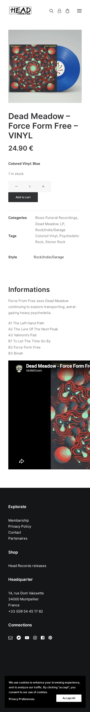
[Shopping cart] (65, 11)
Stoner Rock (55, 242)
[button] (79, 11)
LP (62, 224)
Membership (18, 520)
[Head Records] (20, 10)
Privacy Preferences (21, 699)
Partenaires (17, 538)
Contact (14, 532)
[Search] (49, 11)
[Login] (57, 11)
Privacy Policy (19, 526)
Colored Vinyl (46, 236)
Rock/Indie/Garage (50, 230)
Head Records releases (27, 566)
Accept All (69, 698)
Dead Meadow (46, 224)
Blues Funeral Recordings (56, 217)
